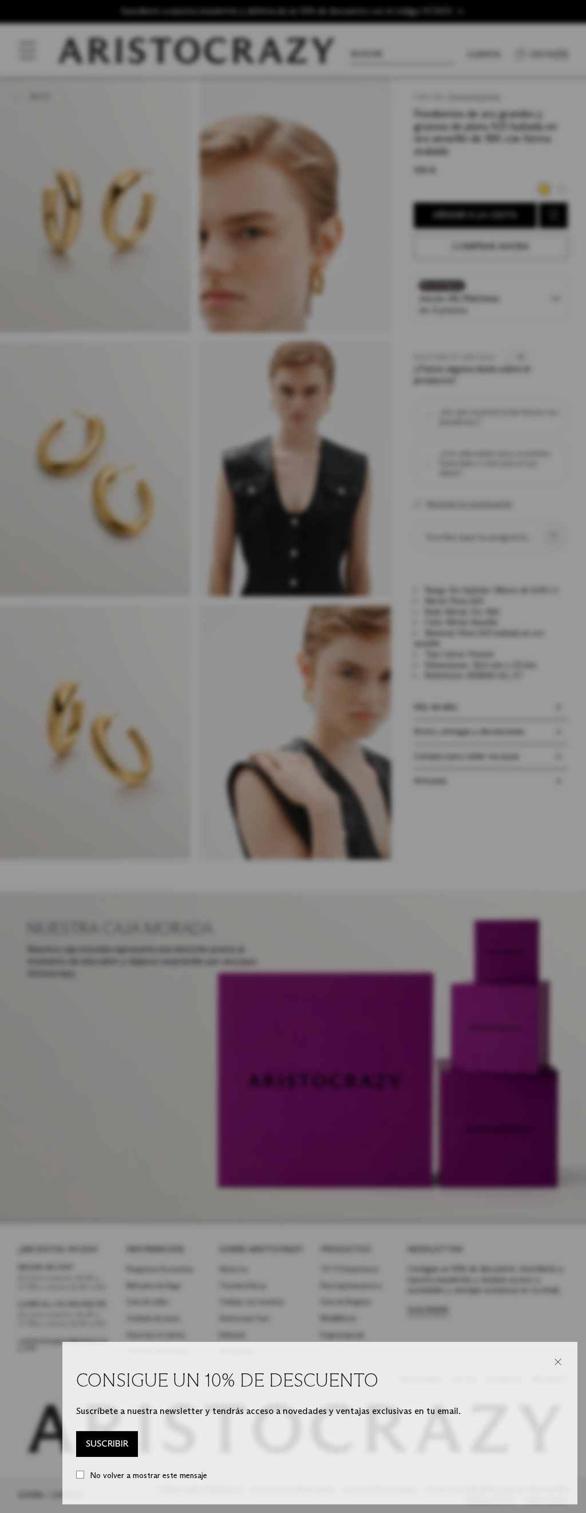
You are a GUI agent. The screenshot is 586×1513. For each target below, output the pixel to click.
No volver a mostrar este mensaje (148, 1475)
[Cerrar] (558, 1362)
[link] (107, 1444)
